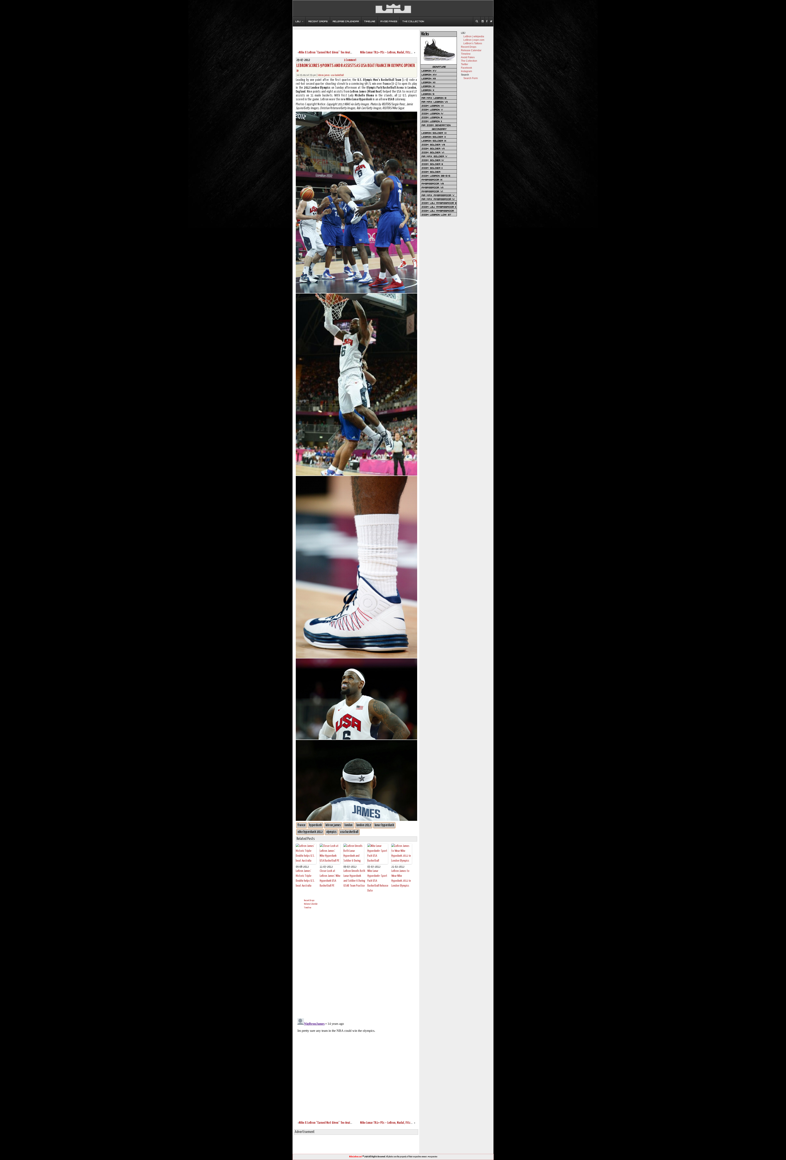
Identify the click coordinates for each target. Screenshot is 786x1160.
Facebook (466, 67)
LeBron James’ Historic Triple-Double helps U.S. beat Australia (305, 878)
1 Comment (350, 60)
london (348, 825)
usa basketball (349, 832)
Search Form (470, 78)
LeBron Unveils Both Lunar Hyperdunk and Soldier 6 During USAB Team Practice (354, 878)
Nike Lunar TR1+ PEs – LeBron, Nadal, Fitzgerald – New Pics (396, 52)
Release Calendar (311, 904)
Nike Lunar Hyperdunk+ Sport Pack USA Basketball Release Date (377, 880)
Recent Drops (309, 900)
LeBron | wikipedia (473, 36)
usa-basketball (337, 75)
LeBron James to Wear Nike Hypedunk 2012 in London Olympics (401, 878)
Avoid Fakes (468, 57)
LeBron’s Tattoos (472, 43)
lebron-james (324, 75)
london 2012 (363, 825)
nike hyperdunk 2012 (310, 832)
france (301, 825)
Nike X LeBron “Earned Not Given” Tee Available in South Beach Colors (341, 52)
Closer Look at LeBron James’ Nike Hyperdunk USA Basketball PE (330, 878)
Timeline (307, 907)
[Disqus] (356, 963)
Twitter (464, 64)
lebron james (333, 825)
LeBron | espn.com (473, 40)
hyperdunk (315, 825)
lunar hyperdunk (384, 825)
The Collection (469, 60)
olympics (331, 832)
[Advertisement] (356, 37)
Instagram (466, 71)
